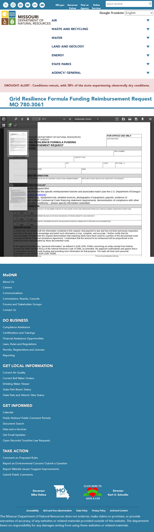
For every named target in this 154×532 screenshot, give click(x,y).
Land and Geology (68, 46)
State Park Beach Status (17, 389)
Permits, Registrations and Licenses (24, 350)
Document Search (13, 423)
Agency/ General (66, 73)
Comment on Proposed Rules (20, 458)
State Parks (61, 64)
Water (57, 38)
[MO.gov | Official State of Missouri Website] (61, 492)
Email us (42, 5)
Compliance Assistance (16, 327)
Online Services (96, 7)
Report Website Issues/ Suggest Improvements (31, 469)
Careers (7, 287)
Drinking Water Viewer (16, 384)
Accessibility (32, 510)
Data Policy (82, 510)
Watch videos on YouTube (28, 5)
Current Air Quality (14, 372)
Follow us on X (6, 5)
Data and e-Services (14, 429)
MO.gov (60, 5)
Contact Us (9, 310)
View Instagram (13, 5)
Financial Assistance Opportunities (23, 338)
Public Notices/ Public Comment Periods (27, 418)
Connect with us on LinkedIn (21, 5)
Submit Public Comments (18, 474)
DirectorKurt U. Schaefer (118, 493)
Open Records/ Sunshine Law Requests (26, 440)
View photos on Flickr (35, 5)
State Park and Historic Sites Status (23, 395)
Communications (13, 293)
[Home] (26, 25)
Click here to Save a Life (92, 492)
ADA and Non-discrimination (57, 510)
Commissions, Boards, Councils (21, 299)
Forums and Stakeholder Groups (22, 304)
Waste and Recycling (70, 29)
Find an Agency (85, 7)
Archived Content (119, 510)
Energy (58, 55)
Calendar (8, 412)
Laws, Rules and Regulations (19, 344)
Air (54, 20)
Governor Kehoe (72, 7)
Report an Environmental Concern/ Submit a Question (35, 463)
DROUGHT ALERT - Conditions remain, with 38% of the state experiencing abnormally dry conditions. (77, 85)
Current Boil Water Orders (18, 378)
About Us (8, 282)
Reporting (9, 355)
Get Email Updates (14, 435)
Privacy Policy (99, 510)
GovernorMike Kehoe (38, 493)
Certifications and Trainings (19, 333)
